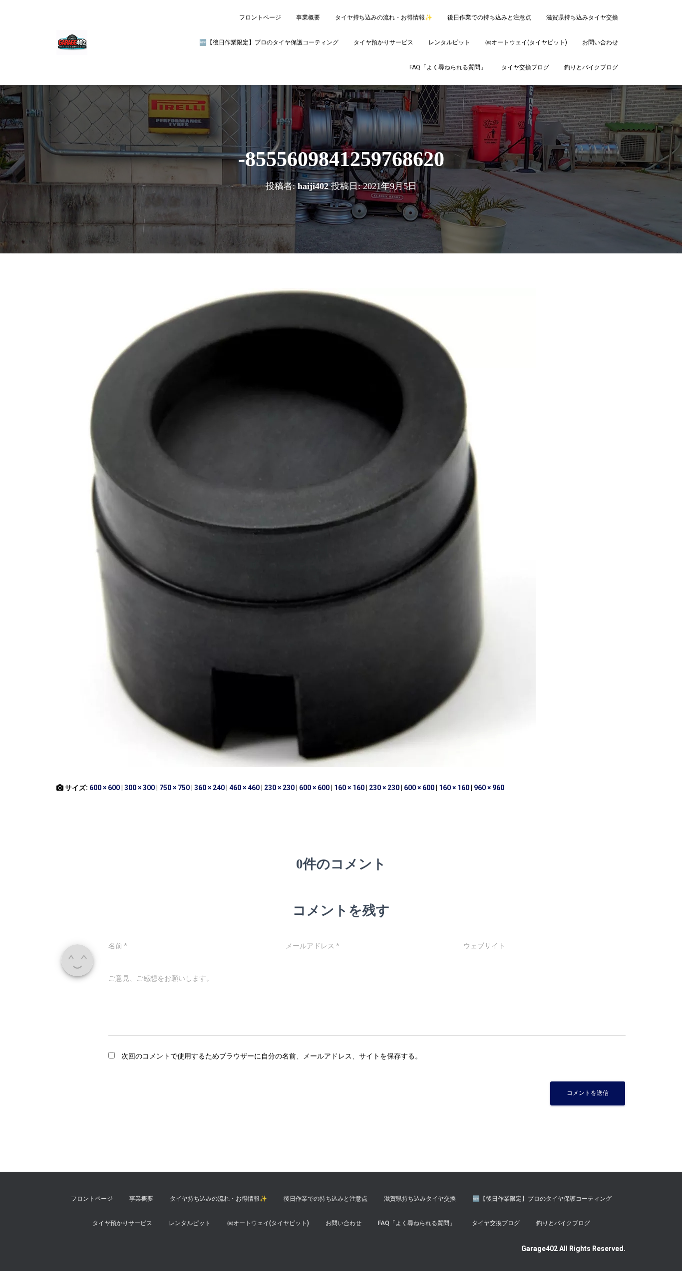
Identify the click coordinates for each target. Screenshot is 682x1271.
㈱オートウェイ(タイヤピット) (526, 42)
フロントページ (260, 17)
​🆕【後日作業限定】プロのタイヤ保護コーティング (269, 42)
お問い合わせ (600, 42)
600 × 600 (104, 788)
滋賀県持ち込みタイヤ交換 (582, 17)
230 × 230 (279, 788)
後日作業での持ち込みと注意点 (489, 17)
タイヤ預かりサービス (383, 42)
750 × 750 (174, 788)
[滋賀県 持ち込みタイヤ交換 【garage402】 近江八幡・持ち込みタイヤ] (72, 42)
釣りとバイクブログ (591, 67)
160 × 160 (349, 788)
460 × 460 (244, 788)
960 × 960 (489, 788)
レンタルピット (449, 42)
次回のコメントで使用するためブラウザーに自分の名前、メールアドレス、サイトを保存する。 (271, 1056)
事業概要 (308, 17)
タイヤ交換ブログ (525, 67)
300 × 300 (139, 788)
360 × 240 (209, 788)
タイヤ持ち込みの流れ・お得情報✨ (383, 17)
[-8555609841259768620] (296, 527)
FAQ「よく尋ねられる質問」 (447, 67)
